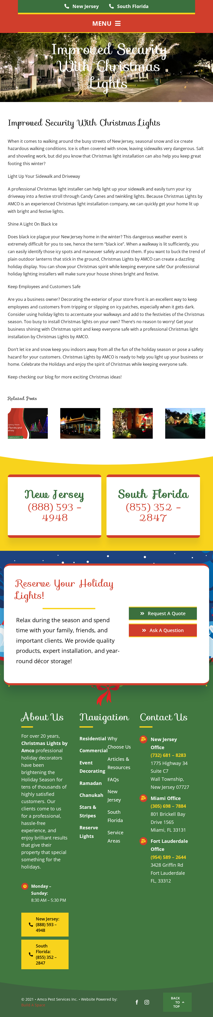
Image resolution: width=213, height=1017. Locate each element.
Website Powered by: (99, 999)
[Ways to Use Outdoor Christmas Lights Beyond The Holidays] (80, 423)
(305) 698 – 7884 (168, 806)
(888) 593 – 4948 (54, 512)
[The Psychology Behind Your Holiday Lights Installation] (185, 423)
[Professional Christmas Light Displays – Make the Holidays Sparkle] (133, 423)
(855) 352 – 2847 (153, 512)
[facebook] (137, 1002)
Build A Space (33, 1004)
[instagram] (146, 1002)
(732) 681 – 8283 (168, 755)
